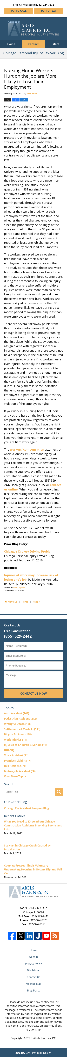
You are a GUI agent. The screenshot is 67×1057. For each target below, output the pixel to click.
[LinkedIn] (29, 936)
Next (36, 601)
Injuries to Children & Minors (26, 745)
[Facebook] (12, 936)
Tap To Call (19, 10)
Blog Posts (33, 990)
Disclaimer (33, 970)
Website (34, 957)
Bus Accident (15, 766)
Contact (33, 44)
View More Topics (15, 776)
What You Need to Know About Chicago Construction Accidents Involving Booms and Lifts (33, 825)
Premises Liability (18, 760)
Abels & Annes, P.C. (44, 1038)
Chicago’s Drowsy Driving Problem (29, 551)
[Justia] (38, 936)
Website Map (33, 984)
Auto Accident (16, 713)
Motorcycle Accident (19, 771)
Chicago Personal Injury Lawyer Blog (33, 28)
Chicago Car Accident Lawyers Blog (26, 808)
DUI (9, 750)
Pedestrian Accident (20, 718)
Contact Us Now (33, 693)
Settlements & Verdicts (22, 729)
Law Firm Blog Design (33, 1053)
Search (59, 792)
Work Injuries (19, 587)
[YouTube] (46, 936)
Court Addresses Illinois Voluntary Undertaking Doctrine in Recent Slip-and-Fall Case (33, 869)
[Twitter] (21, 936)
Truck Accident (16, 755)
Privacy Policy (33, 963)
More (56, 44)
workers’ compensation (27, 449)
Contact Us (33, 977)
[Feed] (55, 936)
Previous (11, 601)
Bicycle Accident (18, 734)
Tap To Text (48, 10)
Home (11, 44)
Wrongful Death (17, 724)
